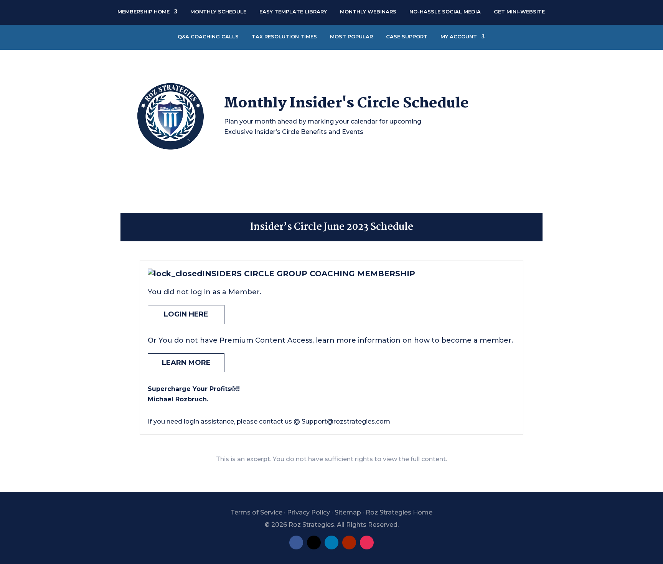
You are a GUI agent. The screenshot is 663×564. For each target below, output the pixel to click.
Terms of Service (256, 512)
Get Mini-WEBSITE (519, 11)
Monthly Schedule (218, 11)
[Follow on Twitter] (314, 542)
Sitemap (348, 512)
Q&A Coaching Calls (208, 36)
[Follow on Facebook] (296, 542)
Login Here (186, 314)
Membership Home (143, 11)
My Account (458, 36)
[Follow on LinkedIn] (331, 542)
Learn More (186, 362)
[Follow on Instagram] (367, 542)
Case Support (406, 36)
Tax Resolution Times (284, 36)
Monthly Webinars (368, 11)
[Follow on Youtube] (349, 542)
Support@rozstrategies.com (346, 421)
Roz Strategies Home (399, 512)
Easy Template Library (293, 11)
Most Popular (351, 36)
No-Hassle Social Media (445, 11)
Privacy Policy (308, 512)
